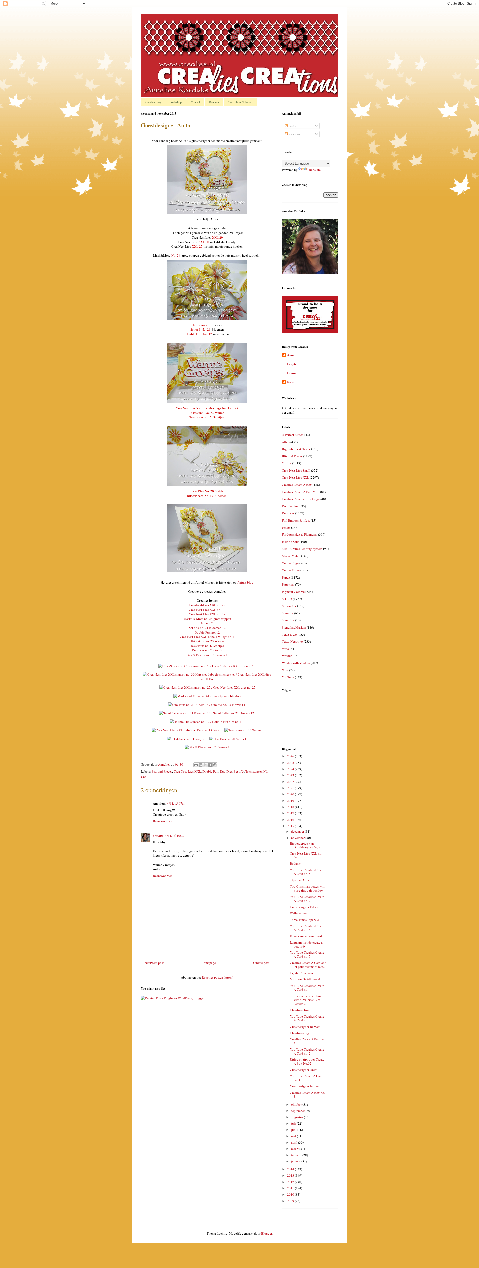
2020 (291, 794)
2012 (291, 1182)
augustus (297, 1117)
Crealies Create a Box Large (301, 499)
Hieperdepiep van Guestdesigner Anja (305, 845)
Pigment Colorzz (293, 591)
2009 (291, 1201)
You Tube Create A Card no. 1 (306, 1078)
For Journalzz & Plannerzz (299, 534)
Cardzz (286, 463)
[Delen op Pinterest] (214, 764)
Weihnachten (299, 913)
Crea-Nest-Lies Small (296, 470)
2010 (291, 1194)
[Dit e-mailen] (195, 764)
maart (295, 1148)
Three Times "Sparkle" (305, 919)
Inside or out (290, 541)
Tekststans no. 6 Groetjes (207, 645)
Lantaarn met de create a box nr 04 (306, 944)
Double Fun (210, 771)
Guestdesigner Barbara (305, 1026)
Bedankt (295, 863)
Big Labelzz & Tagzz (296, 449)
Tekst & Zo (289, 634)
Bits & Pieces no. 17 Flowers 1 (207, 655)
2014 (291, 1169)
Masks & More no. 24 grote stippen (207, 618)
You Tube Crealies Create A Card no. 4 (307, 987)
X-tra (285, 670)
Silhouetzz (289, 606)
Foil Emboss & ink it (296, 520)
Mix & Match (291, 556)
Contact (195, 102)
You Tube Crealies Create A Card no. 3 (307, 1018)
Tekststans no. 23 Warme (207, 641)
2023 (291, 775)
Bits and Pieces (162, 771)
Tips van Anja (299, 880)
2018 (291, 807)
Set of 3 (239, 771)
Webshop (176, 102)
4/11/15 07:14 (177, 803)
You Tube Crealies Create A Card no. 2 (307, 1051)
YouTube (288, 677)
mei (294, 1136)
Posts (292, 126)
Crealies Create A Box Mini (300, 492)
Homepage (208, 962)
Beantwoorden (163, 821)
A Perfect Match (293, 434)
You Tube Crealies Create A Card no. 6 (307, 928)
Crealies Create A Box (297, 484)
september (298, 1110)
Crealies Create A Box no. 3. (307, 1094)
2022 (291, 781)
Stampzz (287, 613)
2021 (291, 788)
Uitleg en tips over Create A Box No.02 (307, 1061)
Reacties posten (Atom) (217, 977)
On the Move (291, 570)
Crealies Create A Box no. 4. (307, 1041)
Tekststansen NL (256, 771)
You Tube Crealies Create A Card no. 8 (307, 872)
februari (296, 1155)
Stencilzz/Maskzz (294, 627)
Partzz (286, 577)
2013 (291, 1175)
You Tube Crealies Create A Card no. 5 (307, 954)
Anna (291, 354)
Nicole (291, 381)
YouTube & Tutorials (240, 102)
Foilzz (286, 527)
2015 (291, 826)
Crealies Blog (153, 102)
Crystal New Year (301, 973)
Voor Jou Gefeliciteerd (305, 979)
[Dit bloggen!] (200, 764)
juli (294, 1123)
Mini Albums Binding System (302, 548)
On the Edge (290, 563)
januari (296, 1161)
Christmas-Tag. (300, 1033)
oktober (296, 1104)
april (294, 1142)
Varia (285, 648)
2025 (291, 762)
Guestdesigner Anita (303, 1069)
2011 (291, 1188)
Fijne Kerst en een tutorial (307, 936)
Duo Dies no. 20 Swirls (207, 650)
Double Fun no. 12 (207, 632)
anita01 (158, 835)
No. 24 (175, 255)
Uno (144, 776)
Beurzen (214, 102)
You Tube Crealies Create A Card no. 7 (307, 898)
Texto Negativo (292, 641)
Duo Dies (226, 771)
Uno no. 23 (207, 623)
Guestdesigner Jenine (304, 1086)
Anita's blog (245, 582)
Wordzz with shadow (296, 663)
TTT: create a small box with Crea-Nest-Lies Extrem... (306, 1000)
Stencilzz (288, 620)
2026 (291, 756)
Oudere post (261, 962)
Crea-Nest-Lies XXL (187, 771)
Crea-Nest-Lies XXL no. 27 (207, 614)
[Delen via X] (205, 764)
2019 (291, 800)
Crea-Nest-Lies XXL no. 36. (306, 855)
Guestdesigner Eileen (304, 907)
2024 (291, 769)
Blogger (266, 1233)
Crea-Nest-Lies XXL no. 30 (207, 609)
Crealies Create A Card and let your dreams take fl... (308, 964)
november (298, 837)
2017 (291, 813)
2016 (291, 819)
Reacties (294, 134)
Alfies (286, 442)
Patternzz (288, 584)
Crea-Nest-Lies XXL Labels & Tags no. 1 (207, 636)
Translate (314, 169)
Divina (292, 372)
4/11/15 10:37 (175, 835)
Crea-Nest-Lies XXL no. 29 (207, 605)
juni (294, 1129)
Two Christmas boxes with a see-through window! (307, 888)
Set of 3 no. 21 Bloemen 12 (207, 627)
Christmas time (300, 1010)
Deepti (291, 363)
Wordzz (287, 655)
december (298, 831)
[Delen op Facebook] (210, 764)
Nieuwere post (154, 962)
